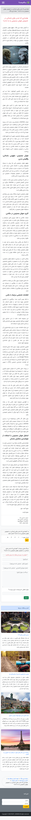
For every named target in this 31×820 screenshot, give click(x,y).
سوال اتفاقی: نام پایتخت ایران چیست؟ (18, 590)
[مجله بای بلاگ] (24, 2)
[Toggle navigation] (3, 2)
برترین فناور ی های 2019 (23, 635)
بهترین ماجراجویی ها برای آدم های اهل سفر (19, 674)
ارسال (26, 598)
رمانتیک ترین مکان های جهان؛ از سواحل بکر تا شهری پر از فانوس (16, 753)
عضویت (26, 806)
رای (27, 540)
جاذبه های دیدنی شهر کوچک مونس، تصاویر (19, 715)
